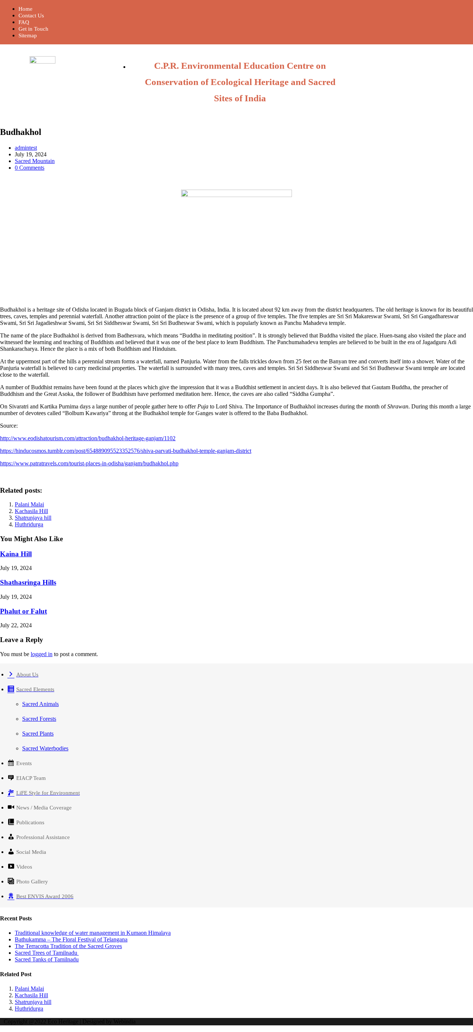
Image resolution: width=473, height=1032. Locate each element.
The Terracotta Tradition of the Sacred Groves (68, 946)
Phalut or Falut (23, 611)
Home (25, 9)
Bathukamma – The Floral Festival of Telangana (71, 939)
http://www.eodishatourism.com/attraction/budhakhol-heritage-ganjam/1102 (88, 438)
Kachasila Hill (31, 511)
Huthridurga (29, 524)
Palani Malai (29, 504)
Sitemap (27, 35)
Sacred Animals (40, 704)
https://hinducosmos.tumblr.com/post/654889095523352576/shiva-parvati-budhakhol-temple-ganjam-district (125, 451)
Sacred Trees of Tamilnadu (47, 953)
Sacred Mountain (35, 161)
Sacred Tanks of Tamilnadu (47, 959)
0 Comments (29, 167)
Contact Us (31, 15)
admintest (26, 148)
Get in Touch (33, 29)
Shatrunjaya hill (33, 518)
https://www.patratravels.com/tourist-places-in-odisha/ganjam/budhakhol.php (89, 463)
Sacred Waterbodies (45, 748)
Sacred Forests (39, 719)
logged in (41, 654)
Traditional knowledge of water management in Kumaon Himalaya (93, 933)
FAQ (23, 22)
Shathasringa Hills (28, 582)
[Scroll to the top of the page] (2, 1028)
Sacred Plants (38, 733)
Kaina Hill (16, 554)
